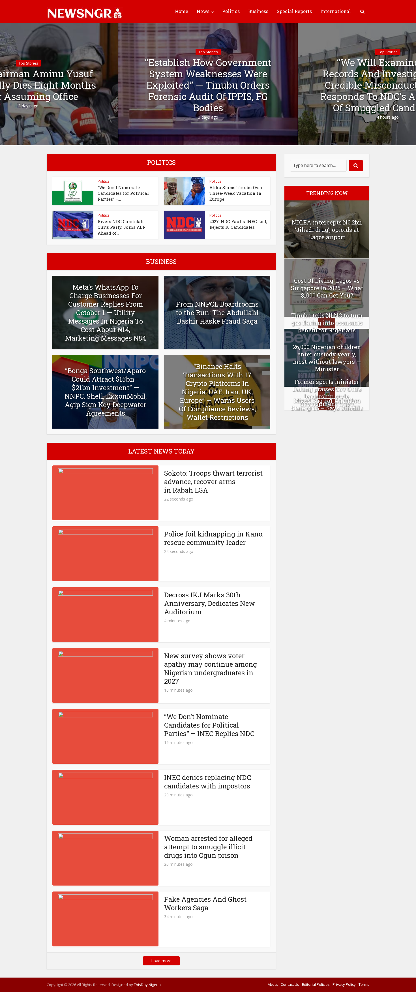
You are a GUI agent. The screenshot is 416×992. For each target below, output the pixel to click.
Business (258, 11)
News (203, 11)
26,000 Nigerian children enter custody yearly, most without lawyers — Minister (327, 358)
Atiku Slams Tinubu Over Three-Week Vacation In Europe (236, 193)
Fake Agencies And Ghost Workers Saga (205, 903)
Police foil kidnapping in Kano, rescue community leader (213, 538)
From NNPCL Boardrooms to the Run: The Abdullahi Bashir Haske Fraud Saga (217, 312)
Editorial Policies (316, 984)
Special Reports (294, 11)
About (273, 984)
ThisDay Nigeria (147, 984)
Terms (364, 984)
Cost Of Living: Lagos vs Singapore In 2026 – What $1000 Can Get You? (327, 288)
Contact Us (290, 984)
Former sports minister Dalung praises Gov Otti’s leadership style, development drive (327, 392)
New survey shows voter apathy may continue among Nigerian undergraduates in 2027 (210, 668)
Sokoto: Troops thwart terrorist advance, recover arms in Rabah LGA (213, 482)
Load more (161, 960)
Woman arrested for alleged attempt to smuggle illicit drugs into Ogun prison (208, 847)
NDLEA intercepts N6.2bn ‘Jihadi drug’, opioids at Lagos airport (327, 230)
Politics (231, 11)
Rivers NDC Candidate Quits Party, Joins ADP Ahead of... (121, 227)
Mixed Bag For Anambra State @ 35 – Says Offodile (327, 404)
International (335, 11)
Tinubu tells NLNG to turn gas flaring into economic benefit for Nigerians (327, 323)
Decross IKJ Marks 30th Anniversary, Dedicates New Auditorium (209, 603)
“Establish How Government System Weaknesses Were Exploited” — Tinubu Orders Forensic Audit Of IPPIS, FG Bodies (208, 85)
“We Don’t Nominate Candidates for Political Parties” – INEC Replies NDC (209, 725)
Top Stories (28, 63)
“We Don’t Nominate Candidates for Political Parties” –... (123, 193)
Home (181, 11)
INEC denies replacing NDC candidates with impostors (207, 781)
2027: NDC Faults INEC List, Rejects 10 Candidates (238, 224)
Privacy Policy (344, 984)
